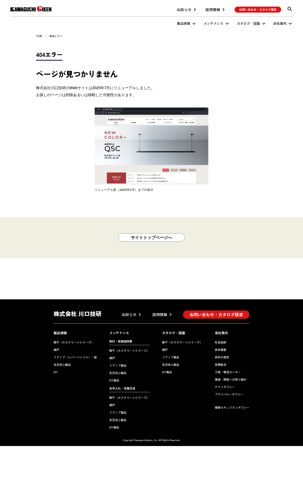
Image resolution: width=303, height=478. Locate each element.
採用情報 (212, 9)
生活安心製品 (62, 364)
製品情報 (183, 23)
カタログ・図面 (248, 23)
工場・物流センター (228, 372)
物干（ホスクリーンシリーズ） (74, 342)
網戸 (56, 350)
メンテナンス (213, 23)
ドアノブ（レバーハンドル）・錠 (75, 357)
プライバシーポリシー (229, 394)
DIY (56, 372)
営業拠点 (220, 364)
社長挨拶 (220, 342)
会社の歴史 (222, 357)
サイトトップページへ (151, 237)
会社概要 (220, 350)
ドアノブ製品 (118, 365)
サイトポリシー (225, 387)
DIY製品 (114, 380)
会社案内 (280, 23)
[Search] (290, 9)
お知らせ (184, 9)
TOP (39, 36)
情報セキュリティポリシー (232, 407)
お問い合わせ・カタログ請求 (258, 9)
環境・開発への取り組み (231, 379)
